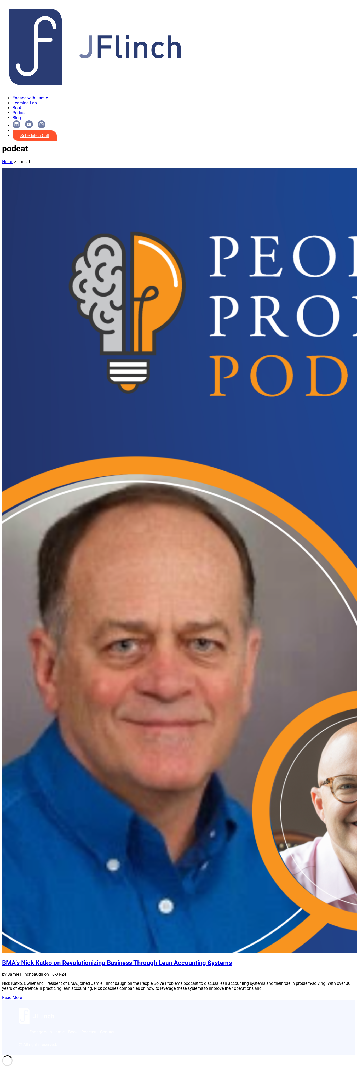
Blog (17, 117)
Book (17, 107)
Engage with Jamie (30, 97)
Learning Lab (25, 102)
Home (7, 161)
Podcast (20, 112)
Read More (12, 997)
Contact (107, 1032)
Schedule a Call (34, 135)
